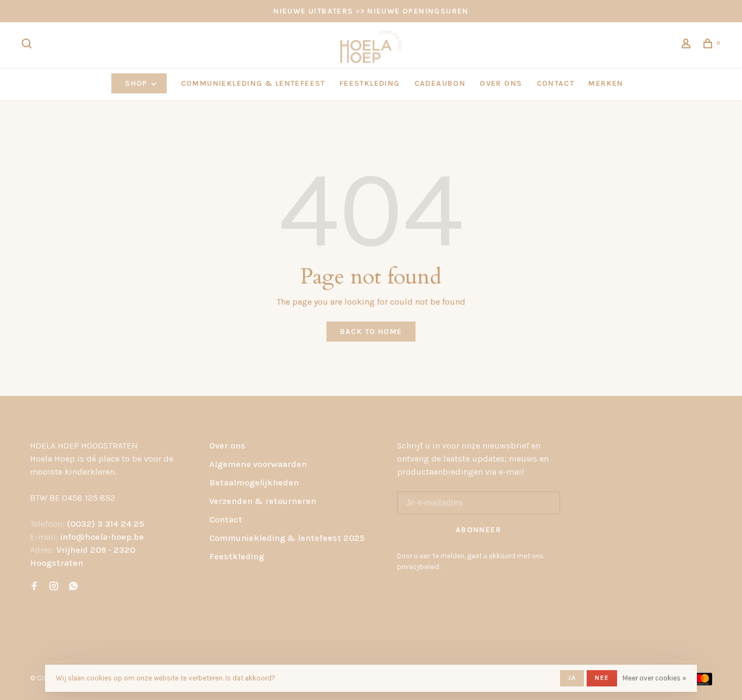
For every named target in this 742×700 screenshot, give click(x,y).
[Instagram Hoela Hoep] (53, 587)
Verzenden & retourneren (262, 501)
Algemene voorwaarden (258, 464)
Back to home (371, 331)
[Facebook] (34, 587)
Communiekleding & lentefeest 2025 (286, 538)
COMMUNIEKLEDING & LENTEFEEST (253, 83)
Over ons (227, 445)
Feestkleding (236, 556)
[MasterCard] (702, 682)
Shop (137, 83)
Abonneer (478, 529)
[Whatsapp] (73, 587)
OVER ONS (501, 83)
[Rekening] (687, 45)
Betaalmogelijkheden (254, 482)
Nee (602, 678)
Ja (572, 678)
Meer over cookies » (654, 678)
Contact (225, 519)
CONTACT (556, 83)
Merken (605, 83)
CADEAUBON (440, 83)
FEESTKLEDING (369, 83)
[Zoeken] (28, 45)
